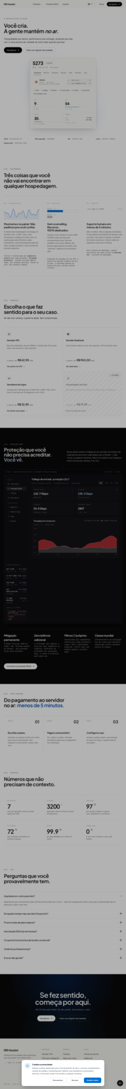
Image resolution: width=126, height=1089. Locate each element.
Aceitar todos (92, 1080)
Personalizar (58, 1080)
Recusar (75, 1080)
